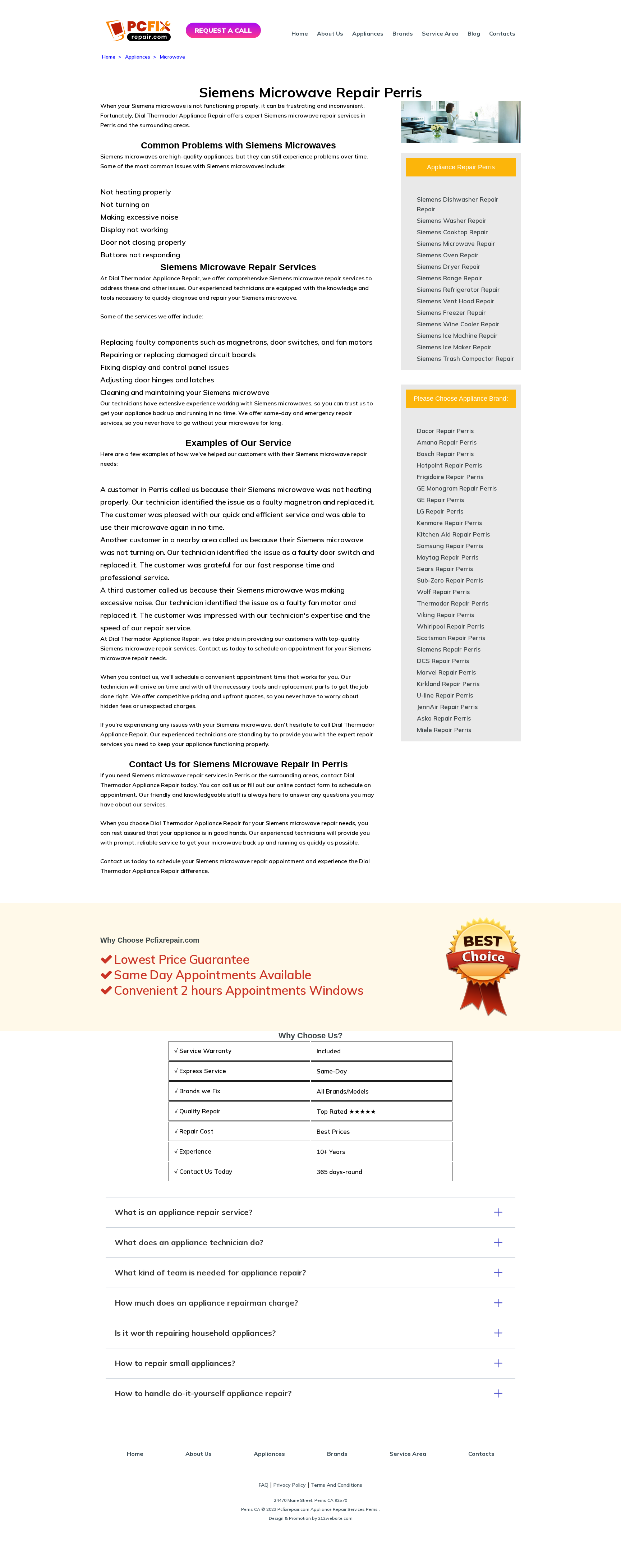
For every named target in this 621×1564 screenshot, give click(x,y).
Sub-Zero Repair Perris (450, 580)
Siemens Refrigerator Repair (458, 289)
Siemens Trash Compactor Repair (465, 358)
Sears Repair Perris (445, 568)
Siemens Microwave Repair (456, 243)
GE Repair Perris (440, 499)
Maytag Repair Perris (448, 557)
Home (299, 33)
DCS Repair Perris (443, 660)
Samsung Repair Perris (450, 545)
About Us (330, 33)
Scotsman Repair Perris (451, 637)
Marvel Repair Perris (446, 672)
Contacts (502, 33)
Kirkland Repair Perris (448, 683)
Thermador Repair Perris (453, 603)
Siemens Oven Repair (448, 255)
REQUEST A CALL (223, 30)
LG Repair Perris (440, 511)
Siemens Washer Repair (452, 220)
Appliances (367, 33)
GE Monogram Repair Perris (457, 488)
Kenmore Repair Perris (449, 522)
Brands (402, 33)
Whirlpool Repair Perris (450, 626)
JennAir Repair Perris (447, 706)
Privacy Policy (289, 1485)
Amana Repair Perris (447, 442)
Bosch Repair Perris (445, 453)
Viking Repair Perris (445, 614)
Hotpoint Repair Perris (449, 465)
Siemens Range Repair (449, 278)
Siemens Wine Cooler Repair (458, 324)
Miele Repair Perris (444, 729)
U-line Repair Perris (445, 695)
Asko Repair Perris (444, 718)
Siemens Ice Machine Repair (457, 335)
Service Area (440, 33)
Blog (474, 33)
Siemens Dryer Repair (448, 266)
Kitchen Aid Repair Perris (453, 534)
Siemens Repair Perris (449, 649)
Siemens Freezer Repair (451, 312)
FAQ (263, 1485)
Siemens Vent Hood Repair (455, 301)
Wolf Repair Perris (443, 591)
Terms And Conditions (336, 1485)
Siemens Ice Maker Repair (454, 347)
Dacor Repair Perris (445, 430)
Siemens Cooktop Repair (452, 232)
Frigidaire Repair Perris (450, 476)
